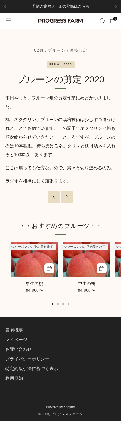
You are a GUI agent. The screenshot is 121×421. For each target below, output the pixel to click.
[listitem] (60, 6)
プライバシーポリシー (27, 359)
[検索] (102, 21)
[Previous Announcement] (5, 6)
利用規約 (14, 378)
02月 (39, 50)
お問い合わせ (18, 349)
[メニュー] (8, 21)
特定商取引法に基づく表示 (31, 368)
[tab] (52, 304)
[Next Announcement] (115, 6)
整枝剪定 (78, 50)
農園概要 (14, 330)
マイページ (16, 339)
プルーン (56, 50)
